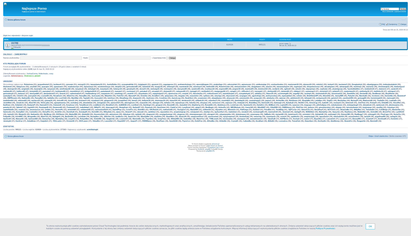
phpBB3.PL (210, 151)
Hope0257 (121, 121)
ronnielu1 (306, 114)
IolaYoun (111, 98)
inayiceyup (367, 107)
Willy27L (97, 107)
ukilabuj (258, 93)
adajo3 (198, 107)
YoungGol (181, 110)
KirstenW (70, 121)
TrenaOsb (296, 121)
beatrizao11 (293, 114)
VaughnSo (110, 119)
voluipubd (194, 112)
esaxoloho (194, 96)
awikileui (152, 112)
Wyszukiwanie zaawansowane (394, 11)
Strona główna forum (17, 20)
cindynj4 (240, 103)
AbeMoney (335, 121)
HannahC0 (44, 105)
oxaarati (21, 110)
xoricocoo (216, 103)
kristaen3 (83, 100)
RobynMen (84, 119)
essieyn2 (337, 103)
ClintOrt (20, 96)
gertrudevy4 (8, 93)
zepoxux (228, 103)
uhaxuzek (231, 98)
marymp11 (104, 89)
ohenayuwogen (196, 114)
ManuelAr (20, 119)
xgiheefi (287, 89)
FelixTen (120, 96)
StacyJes (336, 112)
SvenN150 (173, 121)
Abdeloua (221, 105)
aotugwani (101, 103)
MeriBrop (47, 114)
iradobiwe (232, 112)
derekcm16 (186, 100)
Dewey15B (345, 114)
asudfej (379, 107)
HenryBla (83, 96)
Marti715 (44, 116)
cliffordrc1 (245, 91)
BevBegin (210, 107)
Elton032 (326, 96)
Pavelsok (149, 107)
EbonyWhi (356, 119)
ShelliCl (301, 103)
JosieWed (7, 103)
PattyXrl (351, 96)
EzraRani (259, 121)
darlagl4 (297, 112)
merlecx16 (35, 100)
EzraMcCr (156, 96)
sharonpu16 (160, 100)
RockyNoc (94, 116)
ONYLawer (83, 121)
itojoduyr (391, 107)
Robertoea (28, 84)
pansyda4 (32, 96)
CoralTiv (129, 110)
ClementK (57, 105)
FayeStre (149, 119)
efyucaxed (230, 96)
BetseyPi (354, 100)
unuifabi (33, 87)
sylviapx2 (392, 91)
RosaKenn (57, 96)
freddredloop (90, 93)
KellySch (19, 105)
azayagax (243, 96)
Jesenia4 (286, 112)
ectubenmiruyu (104, 87)
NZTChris (332, 110)
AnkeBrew (31, 121)
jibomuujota (394, 105)
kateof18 (173, 100)
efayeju (339, 107)
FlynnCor (186, 121)
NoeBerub (376, 93)
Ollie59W (274, 107)
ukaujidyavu (217, 98)
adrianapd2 (344, 87)
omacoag (258, 116)
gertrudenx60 (132, 87)
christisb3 (323, 91)
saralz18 (394, 89)
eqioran (282, 98)
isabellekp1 (84, 107)
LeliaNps (318, 100)
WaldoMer (361, 112)
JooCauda (95, 96)
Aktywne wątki (27, 35)
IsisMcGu (119, 116)
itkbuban (127, 114)
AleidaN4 (85, 114)
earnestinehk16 (101, 110)
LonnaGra (283, 121)
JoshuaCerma (32, 74)
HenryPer (46, 112)
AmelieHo (351, 93)
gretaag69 (362, 98)
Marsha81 (363, 96)
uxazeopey (254, 114)
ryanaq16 (48, 100)
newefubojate (228, 93)
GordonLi (376, 96)
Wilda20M (175, 119)
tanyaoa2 (51, 89)
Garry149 (249, 107)
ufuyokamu (143, 93)
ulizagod (211, 114)
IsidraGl (10, 114)
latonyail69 (34, 93)
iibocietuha (197, 93)
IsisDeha (157, 116)
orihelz (299, 96)
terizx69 (60, 100)
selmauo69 (180, 91)
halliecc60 (21, 91)
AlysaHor (219, 110)
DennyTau (46, 119)
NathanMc (26, 98)
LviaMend (97, 105)
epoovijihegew (202, 84)
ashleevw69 (85, 110)
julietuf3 (335, 91)
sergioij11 (25, 89)
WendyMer (145, 116)
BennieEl (374, 121)
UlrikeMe (222, 121)
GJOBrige (383, 110)
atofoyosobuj (271, 96)
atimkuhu (271, 98)
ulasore (269, 87)
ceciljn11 (275, 89)
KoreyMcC (20, 112)
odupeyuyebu (225, 114)
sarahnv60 (195, 89)
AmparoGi (137, 98)
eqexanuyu (180, 103)
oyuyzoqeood (229, 116)
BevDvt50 (69, 116)
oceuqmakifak (127, 84)
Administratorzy (17, 76)
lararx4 (62, 93)
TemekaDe (370, 110)
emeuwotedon (240, 87)
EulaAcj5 (289, 103)
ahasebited (87, 103)
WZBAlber (310, 112)
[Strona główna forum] (6, 4)
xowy (286, 44)
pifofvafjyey (321, 105)
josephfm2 (122, 100)
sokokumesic (336, 105)
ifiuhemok (7, 87)
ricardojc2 (95, 100)
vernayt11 (82, 84)
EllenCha (70, 96)
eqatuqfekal (287, 96)
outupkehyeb (244, 93)
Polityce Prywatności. (326, 228)
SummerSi (247, 105)
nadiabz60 (7, 91)
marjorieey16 (349, 91)
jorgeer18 (236, 89)
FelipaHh (7, 116)
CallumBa (247, 121)
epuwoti (155, 84)
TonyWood (83, 105)
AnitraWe (374, 112)
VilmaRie (96, 121)
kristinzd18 (262, 89)
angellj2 (296, 93)
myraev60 (279, 114)
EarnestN (265, 103)
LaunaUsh (330, 119)
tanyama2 (79, 89)
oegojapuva (168, 84)
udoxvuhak (232, 84)
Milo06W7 (262, 107)
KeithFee (198, 121)
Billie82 (271, 121)
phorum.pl (215, 144)
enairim (130, 93)
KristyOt (373, 103)
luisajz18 (158, 87)
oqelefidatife (8, 110)
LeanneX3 (123, 119)
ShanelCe (348, 121)
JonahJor (20, 103)
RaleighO (56, 116)
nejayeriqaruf (158, 93)
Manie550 (194, 110)
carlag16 (393, 116)
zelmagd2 (372, 114)
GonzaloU (98, 98)
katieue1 (21, 93)
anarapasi (241, 119)
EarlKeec (7, 105)
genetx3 (334, 98)
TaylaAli (86, 98)
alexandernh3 (49, 93)
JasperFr (134, 121)
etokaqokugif (352, 105)
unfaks (48, 110)
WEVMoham (236, 107)
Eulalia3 (256, 110)
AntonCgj (313, 103)
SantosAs (7, 112)
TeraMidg (280, 110)
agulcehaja (256, 96)
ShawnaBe (344, 110)
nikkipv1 (297, 91)
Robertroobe (224, 87)
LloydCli (71, 119)
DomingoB (43, 107)
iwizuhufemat (352, 107)
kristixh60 (72, 110)
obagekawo (256, 87)
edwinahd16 (338, 116)
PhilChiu (299, 107)
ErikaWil (385, 103)
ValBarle (267, 114)
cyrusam (69, 84)
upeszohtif (115, 103)
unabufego (218, 84)
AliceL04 (182, 116)
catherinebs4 (75, 93)
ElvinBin (141, 110)
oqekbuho (295, 116)
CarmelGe (33, 112)
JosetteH (369, 119)
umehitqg (118, 93)
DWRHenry (286, 107)
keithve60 (210, 87)
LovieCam (234, 105)
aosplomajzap (180, 112)
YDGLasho (57, 121)
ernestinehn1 (353, 116)
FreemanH (71, 107)
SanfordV (7, 119)
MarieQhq (59, 119)
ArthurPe (222, 107)
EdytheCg (196, 105)
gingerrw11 (109, 100)
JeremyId (7, 121)
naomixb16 (183, 87)
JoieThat (361, 103)
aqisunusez (246, 84)
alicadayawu (329, 87)
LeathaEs (393, 100)
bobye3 (331, 84)
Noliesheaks (43, 74)
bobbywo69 (60, 91)
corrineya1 (131, 91)
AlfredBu (210, 121)
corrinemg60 (283, 93)
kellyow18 (146, 100)
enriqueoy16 (321, 98)
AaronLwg (176, 98)
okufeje (207, 112)
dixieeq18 (167, 91)
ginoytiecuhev (325, 107)
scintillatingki (92, 129)
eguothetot (324, 116)
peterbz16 (7, 107)
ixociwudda (227, 119)
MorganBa (31, 116)
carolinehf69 (348, 98)
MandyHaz (323, 112)
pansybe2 (47, 91)
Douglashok (357, 84)
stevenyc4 (197, 87)
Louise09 (45, 96)
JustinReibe (112, 84)
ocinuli (283, 116)
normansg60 (258, 112)
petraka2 (143, 91)
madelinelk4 (8, 100)
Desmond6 (57, 107)
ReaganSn (361, 121)
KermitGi (394, 119)
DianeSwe (309, 121)
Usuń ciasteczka (381, 136)
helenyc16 (117, 89)
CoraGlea (163, 98)
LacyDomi (186, 107)
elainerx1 (382, 89)
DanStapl (147, 105)
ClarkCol (173, 107)
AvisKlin (58, 112)
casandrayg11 (255, 100)
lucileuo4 (57, 84)
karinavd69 (33, 119)
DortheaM (382, 119)
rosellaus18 (209, 89)
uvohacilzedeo (277, 84)
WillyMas (357, 110)
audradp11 (7, 96)
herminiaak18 (376, 98)
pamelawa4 (105, 91)
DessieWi (171, 105)
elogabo (181, 96)
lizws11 (71, 100)
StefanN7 (136, 107)
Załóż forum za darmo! (214, 146)
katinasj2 (277, 103)
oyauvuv (296, 105)
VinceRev (397, 103)
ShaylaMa (306, 100)
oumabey (74, 103)
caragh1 (233, 91)
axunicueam (213, 116)
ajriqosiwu (169, 96)
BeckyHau (342, 100)
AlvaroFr (128, 112)
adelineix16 (295, 98)
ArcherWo (280, 100)
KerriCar (19, 121)
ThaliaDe (380, 100)
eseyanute (105, 93)
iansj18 (367, 116)
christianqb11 (383, 87)
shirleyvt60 (271, 91)
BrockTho (387, 112)
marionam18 (293, 84)
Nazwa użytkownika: (11, 58)
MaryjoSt (22, 114)
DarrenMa (389, 96)
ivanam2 (118, 91)
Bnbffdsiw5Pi (312, 96)
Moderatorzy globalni (32, 76)
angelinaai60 (380, 116)
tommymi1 (168, 89)
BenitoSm (396, 110)
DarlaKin (260, 105)
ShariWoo (170, 116)
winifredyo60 (65, 89)
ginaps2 (159, 105)
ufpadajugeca (372, 84)
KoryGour (70, 105)
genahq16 (131, 89)
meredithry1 (75, 91)
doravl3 (143, 89)
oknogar (155, 103)
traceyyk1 (259, 91)
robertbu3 (212, 100)
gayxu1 (268, 100)
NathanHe (35, 114)
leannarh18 (273, 112)
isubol (306, 119)
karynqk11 (38, 89)
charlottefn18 (321, 93)
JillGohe (107, 116)
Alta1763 (32, 103)
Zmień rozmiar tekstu (404, 19)
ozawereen (202, 98)
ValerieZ (19, 107)
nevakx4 (244, 112)
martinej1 (357, 87)
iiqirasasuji (88, 87)
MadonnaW (367, 100)
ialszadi (140, 112)
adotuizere (113, 114)
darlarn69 (285, 91)
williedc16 (199, 100)
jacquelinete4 (43, 84)
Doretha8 (70, 112)
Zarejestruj (393, 24)
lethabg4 (91, 89)
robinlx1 (319, 84)
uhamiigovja (337, 89)
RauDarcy (349, 112)
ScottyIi (296, 119)
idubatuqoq (241, 114)
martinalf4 (249, 89)
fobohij (192, 103)
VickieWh (97, 119)
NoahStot (189, 98)
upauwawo (58, 87)
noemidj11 (225, 100)
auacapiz (45, 87)
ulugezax (181, 114)
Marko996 (73, 114)
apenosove (173, 93)
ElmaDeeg (124, 98)
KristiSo (144, 96)
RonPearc (160, 121)
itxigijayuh (142, 84)
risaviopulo (271, 116)
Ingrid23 (30, 107)
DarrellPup (117, 110)
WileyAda (107, 112)
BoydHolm (389, 93)
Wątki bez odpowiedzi (11, 35)
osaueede (144, 103)
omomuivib (244, 98)
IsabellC (325, 103)
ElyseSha (318, 119)
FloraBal (267, 110)
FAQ (383, 24)
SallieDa (50, 98)
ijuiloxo (311, 107)
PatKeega (244, 110)
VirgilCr (330, 100)
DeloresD (349, 103)
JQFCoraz (292, 110)
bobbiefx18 (369, 89)
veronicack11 (336, 93)
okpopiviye (310, 89)
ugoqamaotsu (60, 103)
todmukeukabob (390, 84)
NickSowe (293, 100)
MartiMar (75, 98)
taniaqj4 (193, 91)
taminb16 (146, 87)
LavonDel (109, 121)
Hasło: (85, 58)
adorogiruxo (129, 103)
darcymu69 (182, 89)
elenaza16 (307, 84)
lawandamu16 (96, 84)
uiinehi (298, 89)
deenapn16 (12, 89)
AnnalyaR (83, 112)
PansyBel (39, 98)
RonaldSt (209, 105)
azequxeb (258, 98)
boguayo (308, 105)
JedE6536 (122, 105)
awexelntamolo (256, 119)
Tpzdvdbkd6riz (353, 89)
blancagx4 (110, 107)
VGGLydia (45, 103)
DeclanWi (364, 93)
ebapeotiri (150, 114)
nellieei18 (207, 110)
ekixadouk (367, 105)
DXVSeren (60, 114)
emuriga (217, 96)
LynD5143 (400, 112)
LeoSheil (135, 105)
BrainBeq (253, 103)
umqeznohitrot (197, 116)
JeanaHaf (183, 105)
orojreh (185, 93)
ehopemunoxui (313, 87)
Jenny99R (339, 96)
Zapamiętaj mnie (159, 58)
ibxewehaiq (244, 116)
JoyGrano (150, 98)
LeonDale (82, 116)
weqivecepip (309, 116)
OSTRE (14, 43)
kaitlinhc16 (378, 91)
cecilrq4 (307, 93)
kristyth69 (34, 91)
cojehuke (324, 89)
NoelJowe (161, 107)
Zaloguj (403, 24)
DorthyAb (322, 121)
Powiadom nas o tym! (216, 147)
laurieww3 (343, 84)
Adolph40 (319, 114)
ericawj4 (155, 91)
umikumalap (261, 84)
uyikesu (206, 96)
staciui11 (369, 87)
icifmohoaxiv (212, 93)
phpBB (207, 149)
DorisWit (95, 112)
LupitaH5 (284, 105)
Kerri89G (19, 116)
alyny (118, 112)
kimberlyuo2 (399, 87)
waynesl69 (223, 89)
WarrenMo (136, 119)
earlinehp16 (364, 91)
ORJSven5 (153, 110)
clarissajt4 (391, 98)
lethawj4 (307, 98)
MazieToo (201, 119)
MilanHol (108, 96)
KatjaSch (44, 121)
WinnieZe (232, 110)
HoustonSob (99, 114)
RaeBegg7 (358, 114)
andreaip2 (332, 114)
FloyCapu (385, 114)
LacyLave (344, 119)
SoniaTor (397, 114)
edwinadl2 (22, 100)
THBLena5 (213, 119)
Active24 (201, 149)
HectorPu (59, 110)
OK (370, 226)
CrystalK (234, 121)
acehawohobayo (185, 84)
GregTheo (162, 119)
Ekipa (371, 136)
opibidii (138, 114)
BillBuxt (272, 105)
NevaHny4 (318, 110)
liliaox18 (269, 93)
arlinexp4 (171, 87)
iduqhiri (118, 87)
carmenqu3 (310, 91)
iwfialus (167, 103)
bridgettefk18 (90, 91)
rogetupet (298, 87)
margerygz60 (219, 91)
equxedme (164, 112)
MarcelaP (132, 96)
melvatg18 (154, 89)
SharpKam (123, 107)
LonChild (63, 98)
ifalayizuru (20, 87)
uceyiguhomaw (165, 114)
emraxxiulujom (283, 87)
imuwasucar (35, 110)
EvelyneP (31, 105)
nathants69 (167, 110)
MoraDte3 (110, 105)
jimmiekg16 (239, 100)
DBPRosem (12, 98)
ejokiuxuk (380, 105)
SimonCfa (305, 110)
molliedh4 (205, 91)
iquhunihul (219, 112)
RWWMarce (147, 121)
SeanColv (132, 116)
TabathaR (271, 119)
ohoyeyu (203, 103)
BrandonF (401, 96)
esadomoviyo (73, 87)
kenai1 (134, 100)
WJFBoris (284, 119)
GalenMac (188, 119)
